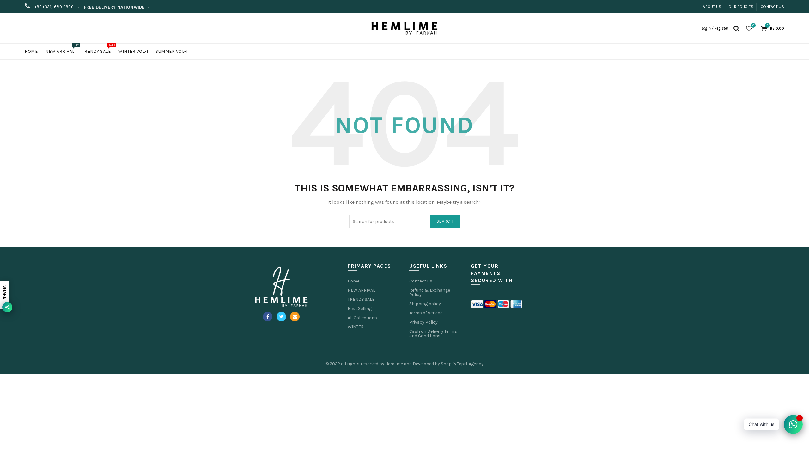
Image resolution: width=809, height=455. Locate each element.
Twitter (281, 316)
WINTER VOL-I (133, 51)
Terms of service (425, 313)
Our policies (741, 6)
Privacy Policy (423, 322)
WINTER (356, 327)
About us (712, 6)
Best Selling (360, 308)
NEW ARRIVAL (361, 290)
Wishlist (753, 25)
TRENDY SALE (361, 299)
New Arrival (62, 49)
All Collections (362, 317)
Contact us (772, 6)
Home (31, 51)
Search (444, 221)
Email (295, 316)
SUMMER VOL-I (171, 51)
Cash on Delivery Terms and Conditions (433, 333)
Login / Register (715, 28)
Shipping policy (425, 303)
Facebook (267, 316)
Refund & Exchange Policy (429, 292)
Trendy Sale (98, 49)
